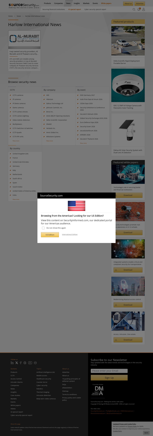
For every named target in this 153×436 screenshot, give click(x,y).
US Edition (50, 234)
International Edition (70, 234)
